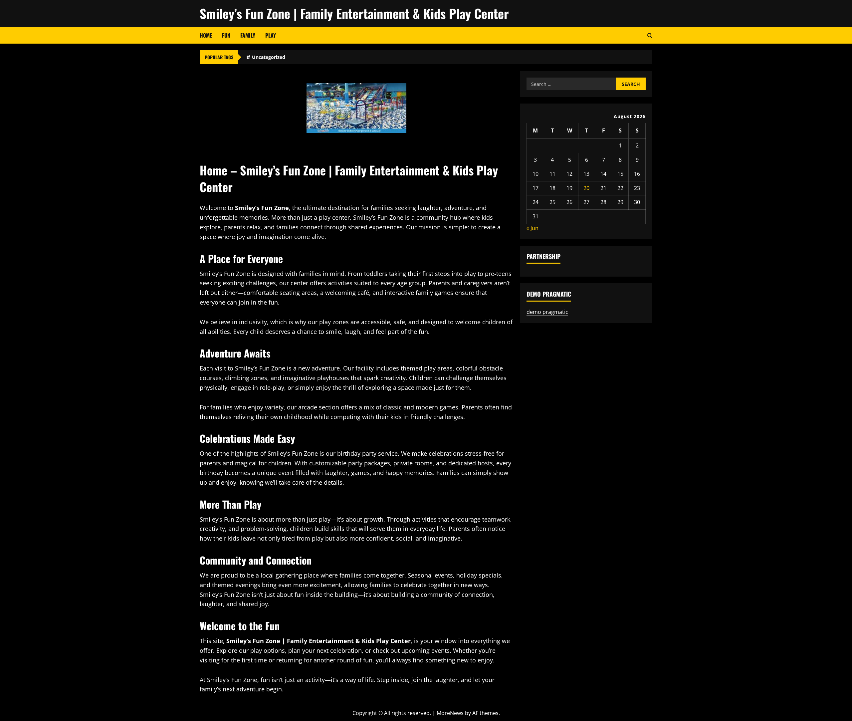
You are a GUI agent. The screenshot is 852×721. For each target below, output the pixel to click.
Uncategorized (268, 57)
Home (206, 35)
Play (270, 35)
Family (247, 35)
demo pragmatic (547, 312)
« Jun (532, 228)
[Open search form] (649, 35)
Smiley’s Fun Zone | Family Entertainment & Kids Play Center (354, 13)
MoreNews (450, 713)
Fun (226, 35)
